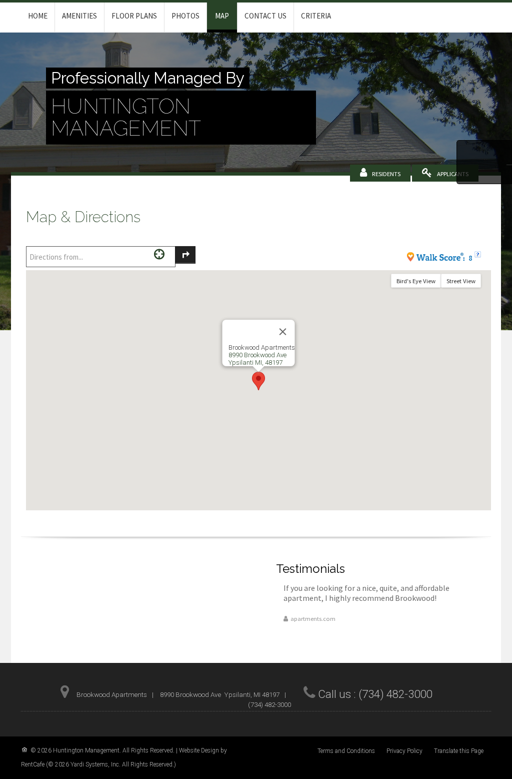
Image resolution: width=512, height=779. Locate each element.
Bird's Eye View (416, 281)
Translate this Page (459, 750)
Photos (186, 16)
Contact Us (265, 16)
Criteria (316, 16)
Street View (461, 281)
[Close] (283, 332)
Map (222, 16)
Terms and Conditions (346, 750)
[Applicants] (452, 174)
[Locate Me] (159, 254)
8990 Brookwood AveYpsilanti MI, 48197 (257, 358)
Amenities (79, 16)
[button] (258, 381)
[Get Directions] (185, 255)
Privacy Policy (404, 750)
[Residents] (386, 174)
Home (38, 16)
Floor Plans (134, 16)
